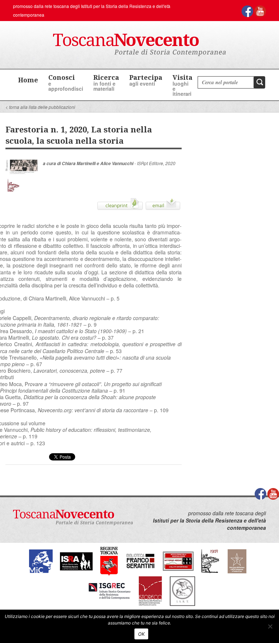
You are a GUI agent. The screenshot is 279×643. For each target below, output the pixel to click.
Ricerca (106, 82)
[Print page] (120, 206)
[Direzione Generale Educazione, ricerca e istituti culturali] (41, 560)
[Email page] (163, 206)
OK (141, 634)
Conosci (65, 82)
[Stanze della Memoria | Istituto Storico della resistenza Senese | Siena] (178, 560)
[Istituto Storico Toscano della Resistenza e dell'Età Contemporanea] (182, 590)
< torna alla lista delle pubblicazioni (40, 107)
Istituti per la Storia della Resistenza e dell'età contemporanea (209, 524)
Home (28, 79)
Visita (183, 85)
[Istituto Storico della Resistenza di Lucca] (237, 560)
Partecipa (145, 80)
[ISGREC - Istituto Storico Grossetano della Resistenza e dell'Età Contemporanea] (109, 590)
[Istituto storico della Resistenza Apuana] (76, 560)
